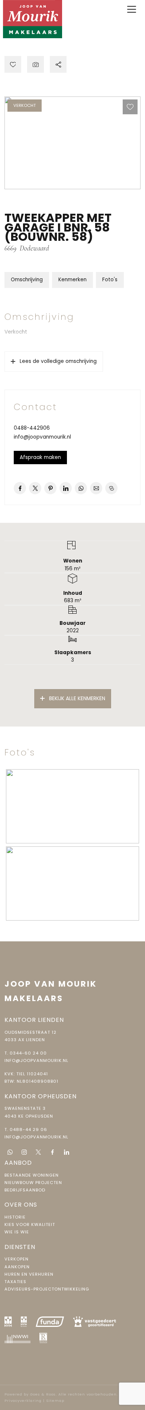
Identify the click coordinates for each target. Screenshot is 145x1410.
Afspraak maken (40, 457)
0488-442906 (32, 428)
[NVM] (8, 1321)
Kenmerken (72, 279)
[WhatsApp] (10, 1152)
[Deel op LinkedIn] (65, 488)
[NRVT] (43, 1338)
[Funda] (50, 1321)
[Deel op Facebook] (20, 488)
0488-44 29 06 (28, 1129)
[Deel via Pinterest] (50, 488)
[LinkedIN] (66, 1152)
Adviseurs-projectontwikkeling (46, 1289)
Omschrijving (27, 279)
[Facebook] (52, 1152)
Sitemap (55, 1400)
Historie (15, 1217)
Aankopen (17, 1267)
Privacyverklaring (23, 1400)
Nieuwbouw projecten (33, 1183)
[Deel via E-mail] (96, 488)
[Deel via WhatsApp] (81, 488)
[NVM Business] (24, 1321)
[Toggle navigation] (132, 9)
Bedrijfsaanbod (24, 1190)
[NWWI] (17, 1338)
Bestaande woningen (31, 1175)
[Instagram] (24, 1152)
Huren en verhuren (29, 1274)
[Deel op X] (35, 488)
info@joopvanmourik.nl (42, 436)
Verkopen (16, 1259)
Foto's (109, 279)
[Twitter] (38, 1152)
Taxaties (15, 1282)
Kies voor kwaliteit (29, 1224)
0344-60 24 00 (28, 1053)
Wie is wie (16, 1232)
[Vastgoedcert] (94, 1321)
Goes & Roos (43, 1394)
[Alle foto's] (35, 64)
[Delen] (58, 64)
